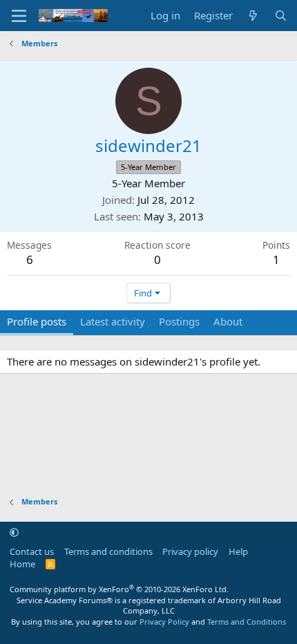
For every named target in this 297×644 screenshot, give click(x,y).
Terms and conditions (108, 551)
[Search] (280, 15)
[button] (14, 532)
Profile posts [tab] (36, 321)
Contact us (32, 551)
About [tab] (227, 321)
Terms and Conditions (246, 621)
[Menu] (19, 16)
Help (238, 551)
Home (22, 564)
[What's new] (253, 15)
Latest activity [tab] (112, 321)
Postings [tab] (179, 321)
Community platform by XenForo (119, 589)
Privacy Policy (164, 621)
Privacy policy (190, 551)
